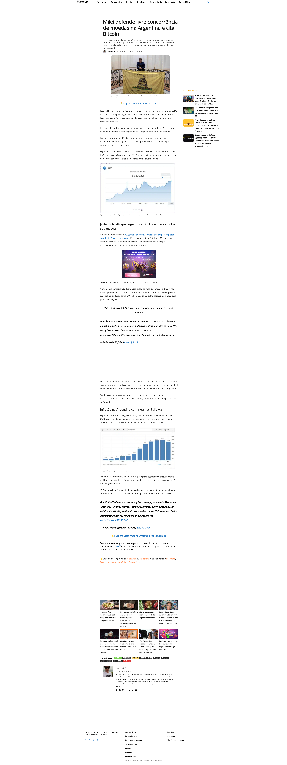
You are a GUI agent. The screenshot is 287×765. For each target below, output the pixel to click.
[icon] (208, 2)
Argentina (127, 658)
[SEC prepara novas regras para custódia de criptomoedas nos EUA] (148, 605)
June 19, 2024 (131, 342)
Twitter (103, 562)
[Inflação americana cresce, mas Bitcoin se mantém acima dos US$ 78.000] (129, 634)
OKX (118, 546)
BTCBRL (157, 658)
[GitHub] (120, 689)
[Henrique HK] (105, 51)
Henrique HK (111, 51)
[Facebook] (116, 689)
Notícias (127, 661)
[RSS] (93, 740)
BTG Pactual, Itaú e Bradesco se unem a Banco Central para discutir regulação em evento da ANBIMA (147, 646)
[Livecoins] (82, 2)
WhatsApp (131, 558)
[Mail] (129, 689)
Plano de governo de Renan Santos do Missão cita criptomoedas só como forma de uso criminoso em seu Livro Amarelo (207, 125)
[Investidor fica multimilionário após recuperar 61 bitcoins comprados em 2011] (109, 605)
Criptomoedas (106, 661)
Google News (135, 562)
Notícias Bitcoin (146, 658)
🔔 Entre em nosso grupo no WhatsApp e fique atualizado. (138, 535)
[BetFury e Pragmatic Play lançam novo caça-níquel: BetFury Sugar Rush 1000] (168, 634)
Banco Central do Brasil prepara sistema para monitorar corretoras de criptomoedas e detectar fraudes (109, 646)
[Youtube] (136, 689)
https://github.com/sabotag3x (124, 671)
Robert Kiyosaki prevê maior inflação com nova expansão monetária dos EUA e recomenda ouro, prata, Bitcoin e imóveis (168, 617)
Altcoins (118, 658)
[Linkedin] (126, 689)
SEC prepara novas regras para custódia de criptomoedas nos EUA (148, 615)
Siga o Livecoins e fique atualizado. (141, 103)
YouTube (122, 562)
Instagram (112, 562)
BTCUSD (165, 658)
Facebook (170, 558)
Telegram (144, 558)
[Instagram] (123, 689)
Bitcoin (135, 658)
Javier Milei (118, 661)
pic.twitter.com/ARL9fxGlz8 (114, 520)
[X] (133, 689)
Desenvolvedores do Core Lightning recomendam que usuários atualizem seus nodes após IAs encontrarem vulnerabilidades (207, 140)
